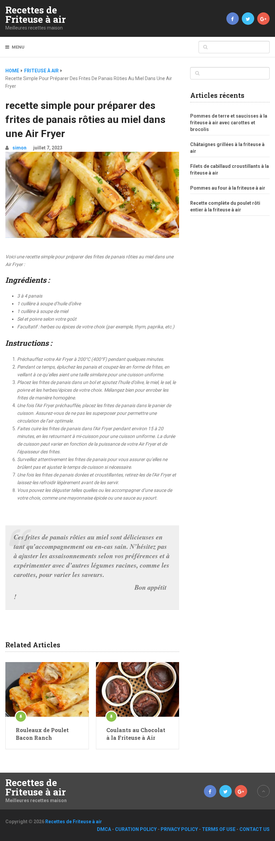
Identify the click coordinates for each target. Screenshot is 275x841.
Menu (18, 47)
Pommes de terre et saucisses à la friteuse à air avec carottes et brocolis (228, 122)
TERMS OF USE (218, 829)
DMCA (104, 829)
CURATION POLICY (136, 829)
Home (12, 70)
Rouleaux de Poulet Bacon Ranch (42, 733)
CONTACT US (254, 829)
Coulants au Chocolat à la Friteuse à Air (135, 733)
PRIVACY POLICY (179, 829)
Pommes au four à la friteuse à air (227, 188)
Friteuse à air (41, 70)
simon (19, 147)
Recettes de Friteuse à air (35, 14)
